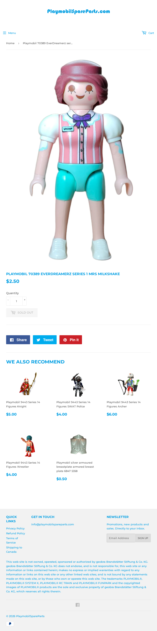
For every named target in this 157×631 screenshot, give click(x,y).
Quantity (12, 293)
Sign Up (143, 538)
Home (10, 43)
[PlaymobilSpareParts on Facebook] (77, 605)
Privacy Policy (15, 528)
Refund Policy (15, 533)
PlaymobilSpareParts (30, 616)
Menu (12, 33)
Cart (151, 33)
